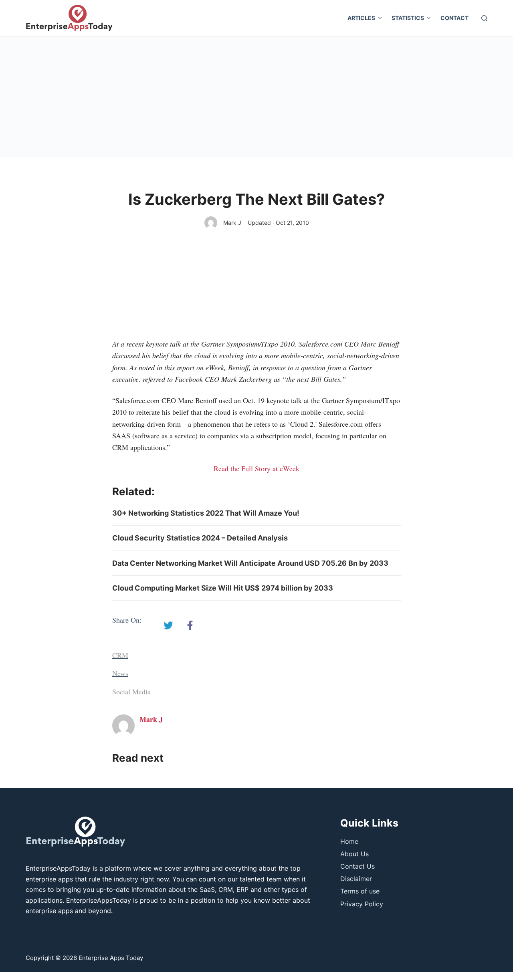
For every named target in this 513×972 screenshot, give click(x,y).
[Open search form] (484, 18)
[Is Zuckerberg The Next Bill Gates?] (168, 625)
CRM (120, 655)
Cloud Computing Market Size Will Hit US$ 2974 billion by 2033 (222, 588)
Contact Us (357, 866)
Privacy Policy (361, 904)
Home (349, 841)
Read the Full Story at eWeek (256, 468)
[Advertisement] (256, 96)
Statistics (408, 17)
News (120, 673)
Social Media (131, 691)
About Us (354, 854)
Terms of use (360, 891)
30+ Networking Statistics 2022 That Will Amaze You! (205, 513)
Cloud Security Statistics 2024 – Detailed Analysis (200, 538)
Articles (361, 17)
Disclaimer (356, 879)
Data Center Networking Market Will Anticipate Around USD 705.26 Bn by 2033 (250, 563)
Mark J (232, 222)
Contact (454, 17)
